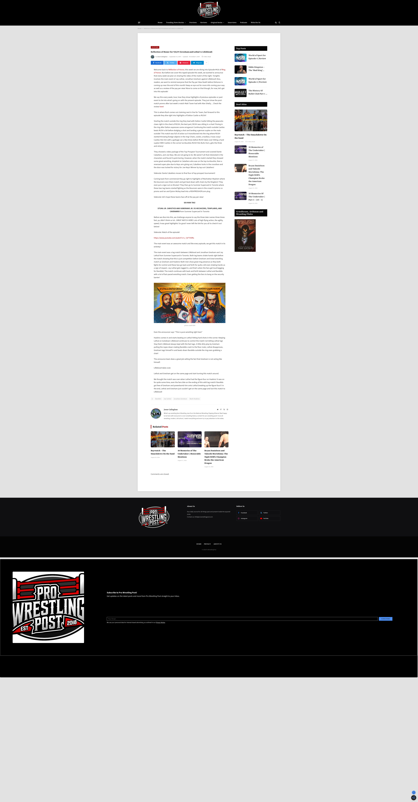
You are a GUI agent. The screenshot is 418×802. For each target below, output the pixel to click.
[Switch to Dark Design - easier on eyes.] (279, 22)
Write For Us (255, 22)
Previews (193, 22)
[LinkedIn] (143, 86)
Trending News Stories (175, 22)
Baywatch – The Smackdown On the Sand (162, 452)
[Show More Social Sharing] (206, 63)
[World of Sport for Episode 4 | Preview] (241, 81)
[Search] (276, 22)
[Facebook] (143, 75)
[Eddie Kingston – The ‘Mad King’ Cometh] (241, 69)
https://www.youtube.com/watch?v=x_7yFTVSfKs (174, 238)
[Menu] (139, 22)
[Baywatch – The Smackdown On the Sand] (163, 439)
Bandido (158, 399)
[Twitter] (143, 81)
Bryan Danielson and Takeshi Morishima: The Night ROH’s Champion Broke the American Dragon (216, 456)
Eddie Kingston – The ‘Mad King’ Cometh (257, 69)
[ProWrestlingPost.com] (209, 10)
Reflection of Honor (176, 69)
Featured (155, 47)
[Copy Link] (143, 103)
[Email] (143, 97)
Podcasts (243, 22)
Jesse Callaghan (162, 57)
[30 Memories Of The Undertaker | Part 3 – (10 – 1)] (241, 196)
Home (160, 22)
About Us (218, 544)
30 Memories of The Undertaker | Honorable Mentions (189, 453)
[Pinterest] (143, 92)
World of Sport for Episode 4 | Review (257, 57)
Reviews (203, 22)
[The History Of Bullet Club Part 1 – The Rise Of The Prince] (241, 93)
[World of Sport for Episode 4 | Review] (241, 58)
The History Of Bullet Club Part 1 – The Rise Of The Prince (258, 92)
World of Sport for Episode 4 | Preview (258, 80)
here (161, 106)
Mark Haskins (195, 399)
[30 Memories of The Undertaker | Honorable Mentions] (190, 439)
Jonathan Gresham (180, 399)
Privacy (207, 544)
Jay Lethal (167, 399)
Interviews (232, 22)
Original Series (216, 22)
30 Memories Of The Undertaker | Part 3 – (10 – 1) (257, 196)
